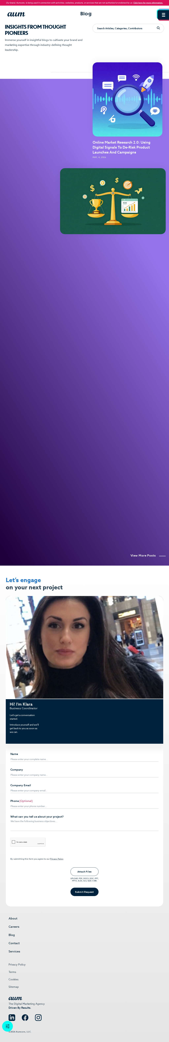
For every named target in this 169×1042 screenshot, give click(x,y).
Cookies (13, 979)
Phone (14, 801)
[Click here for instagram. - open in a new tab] (38, 1016)
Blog (12, 935)
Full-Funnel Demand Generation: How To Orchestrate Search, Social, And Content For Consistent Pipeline (37, 354)
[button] (163, 15)
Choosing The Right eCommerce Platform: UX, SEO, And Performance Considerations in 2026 (130, 354)
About (13, 918)
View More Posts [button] (143, 555)
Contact (14, 943)
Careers (14, 927)
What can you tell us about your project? (37, 816)
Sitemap (14, 987)
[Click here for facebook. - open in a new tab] (25, 1016)
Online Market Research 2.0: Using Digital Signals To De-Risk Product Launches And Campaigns (121, 147)
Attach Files (84, 871)
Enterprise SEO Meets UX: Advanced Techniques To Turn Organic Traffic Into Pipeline (133, 549)
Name (14, 754)
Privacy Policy (56, 859)
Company (16, 769)
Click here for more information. (148, 2)
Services (14, 951)
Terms (12, 972)
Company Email (20, 785)
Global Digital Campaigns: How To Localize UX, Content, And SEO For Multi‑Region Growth (130, 451)
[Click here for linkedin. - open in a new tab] (12, 1016)
